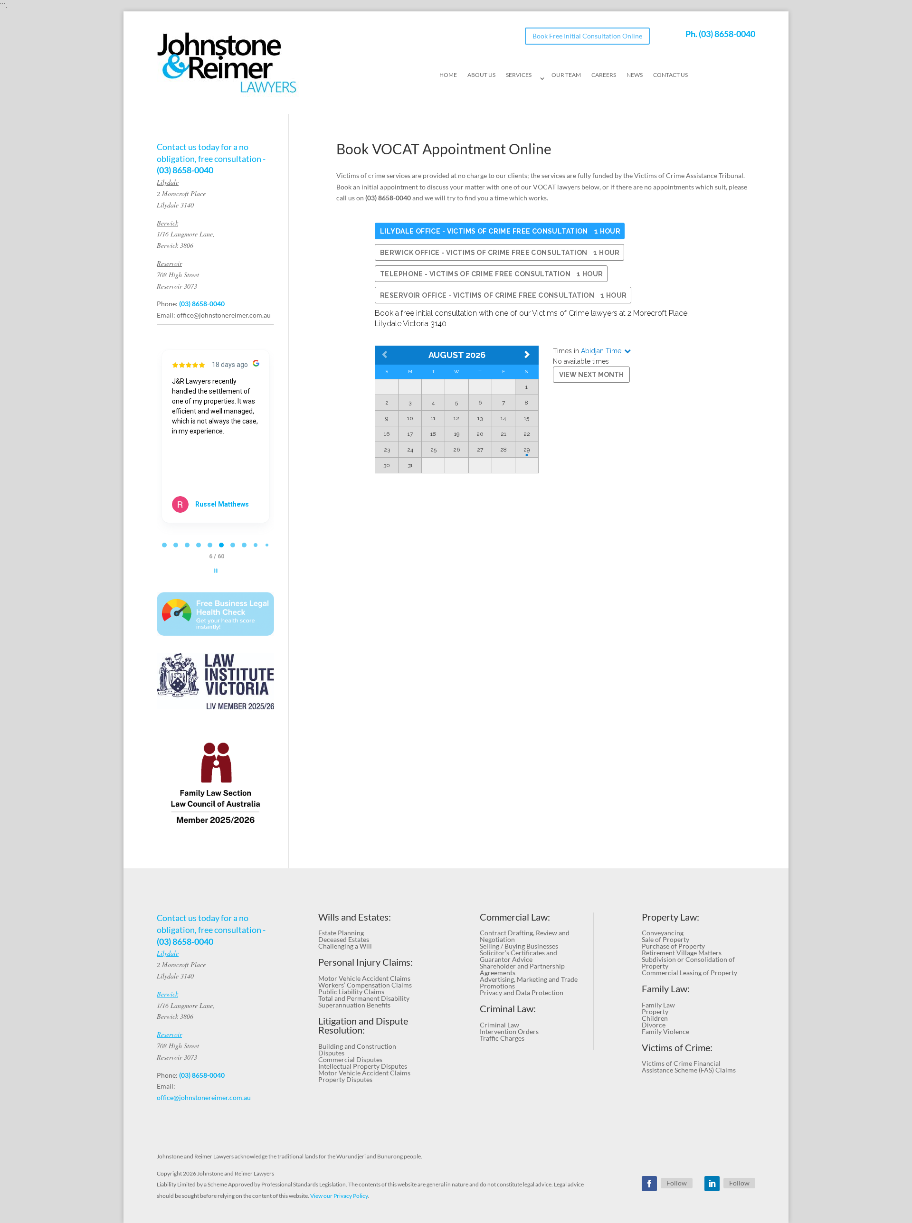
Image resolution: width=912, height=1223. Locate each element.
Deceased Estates (343, 939)
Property (655, 1011)
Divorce (653, 1025)
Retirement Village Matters (682, 953)
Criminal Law (499, 1025)
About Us (481, 75)
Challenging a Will (345, 946)
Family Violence (665, 1031)
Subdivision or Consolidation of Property (688, 962)
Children (655, 1018)
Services (519, 75)
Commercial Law (514, 917)
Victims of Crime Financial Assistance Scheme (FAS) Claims (689, 1066)
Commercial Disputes (350, 1059)
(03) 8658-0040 (727, 33)
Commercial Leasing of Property (689, 973)
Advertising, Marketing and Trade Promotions (529, 982)
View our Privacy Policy (339, 1195)
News (635, 75)
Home (448, 75)
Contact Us (670, 75)
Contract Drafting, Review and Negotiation (525, 936)
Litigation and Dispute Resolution (363, 1026)
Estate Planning (341, 933)
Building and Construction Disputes (357, 1049)
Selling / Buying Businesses (519, 946)
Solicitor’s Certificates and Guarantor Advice (518, 956)
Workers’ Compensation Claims (365, 985)
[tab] (164, 545)
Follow (676, 1183)
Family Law (658, 1005)
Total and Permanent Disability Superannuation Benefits (363, 1001)
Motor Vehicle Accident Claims (364, 978)
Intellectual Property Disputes (362, 1066)
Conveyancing (663, 933)
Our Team (566, 75)
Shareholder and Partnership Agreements (522, 969)
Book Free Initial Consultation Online (587, 36)
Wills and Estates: (354, 917)
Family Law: (666, 988)
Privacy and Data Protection (521, 992)
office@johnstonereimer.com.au (224, 315)
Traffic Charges (502, 1038)
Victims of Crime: (677, 1047)
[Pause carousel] (215, 570)
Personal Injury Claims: (365, 962)
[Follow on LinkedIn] (712, 1183)
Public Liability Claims (351, 992)
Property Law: (670, 917)
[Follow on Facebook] (649, 1183)
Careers (603, 75)
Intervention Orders (509, 1031)
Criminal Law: (508, 1008)
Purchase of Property (673, 946)
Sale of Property (665, 939)
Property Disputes (345, 1079)
